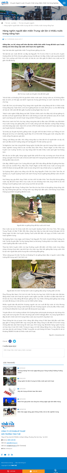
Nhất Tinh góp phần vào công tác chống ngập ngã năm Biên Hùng (39, 401)
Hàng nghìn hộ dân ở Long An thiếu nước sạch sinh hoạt (36, 381)
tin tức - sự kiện (10, 23)
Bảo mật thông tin (20, 462)
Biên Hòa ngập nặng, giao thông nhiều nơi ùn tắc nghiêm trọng (38, 412)
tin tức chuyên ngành (26, 23)
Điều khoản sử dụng (7, 462)
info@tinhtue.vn (12, 445)
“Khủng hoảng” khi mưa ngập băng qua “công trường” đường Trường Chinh (40, 371)
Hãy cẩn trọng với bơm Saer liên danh (30, 391)
